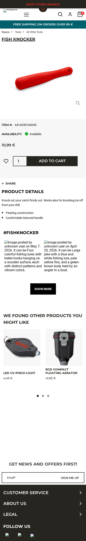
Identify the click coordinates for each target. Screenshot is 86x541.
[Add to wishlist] (6, 161)
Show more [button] (43, 289)
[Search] (60, 14)
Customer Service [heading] (25, 492)
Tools (17, 32)
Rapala (6, 32)
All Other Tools (34, 32)
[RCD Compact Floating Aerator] (64, 347)
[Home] (10, 14)
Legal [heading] (10, 514)
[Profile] (70, 14)
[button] (23, 259)
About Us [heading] (14, 503)
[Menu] (26, 14)
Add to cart (52, 161)
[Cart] (80, 14)
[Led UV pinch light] (21, 347)
